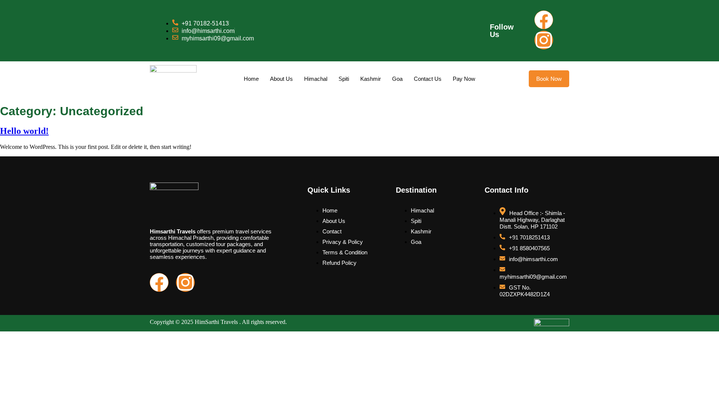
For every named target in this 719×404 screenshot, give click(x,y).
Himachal (315, 79)
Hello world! (24, 131)
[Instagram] (543, 40)
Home (251, 79)
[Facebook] (543, 19)
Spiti (344, 79)
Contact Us (428, 79)
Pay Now (464, 79)
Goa (397, 79)
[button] (549, 78)
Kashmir (370, 79)
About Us (281, 79)
